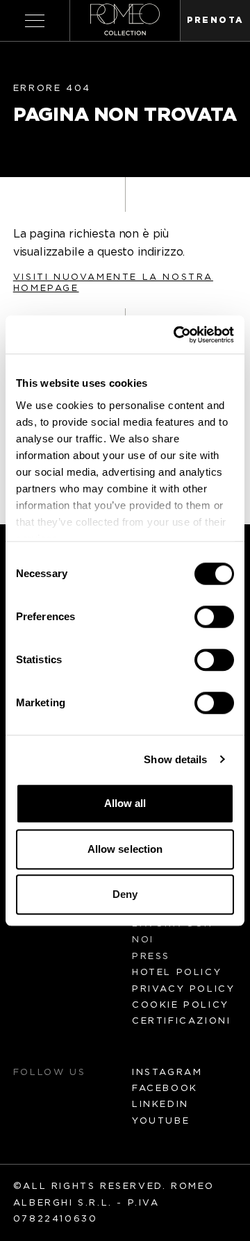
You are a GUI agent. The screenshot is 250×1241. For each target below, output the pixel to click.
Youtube (161, 1121)
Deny (125, 894)
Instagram (167, 1072)
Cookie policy (180, 1005)
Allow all (125, 803)
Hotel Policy (177, 972)
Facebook (165, 1088)
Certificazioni (181, 1021)
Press (151, 956)
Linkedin (160, 1104)
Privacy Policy (183, 989)
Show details (175, 759)
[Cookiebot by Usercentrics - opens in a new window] (176, 335)
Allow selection (125, 849)
